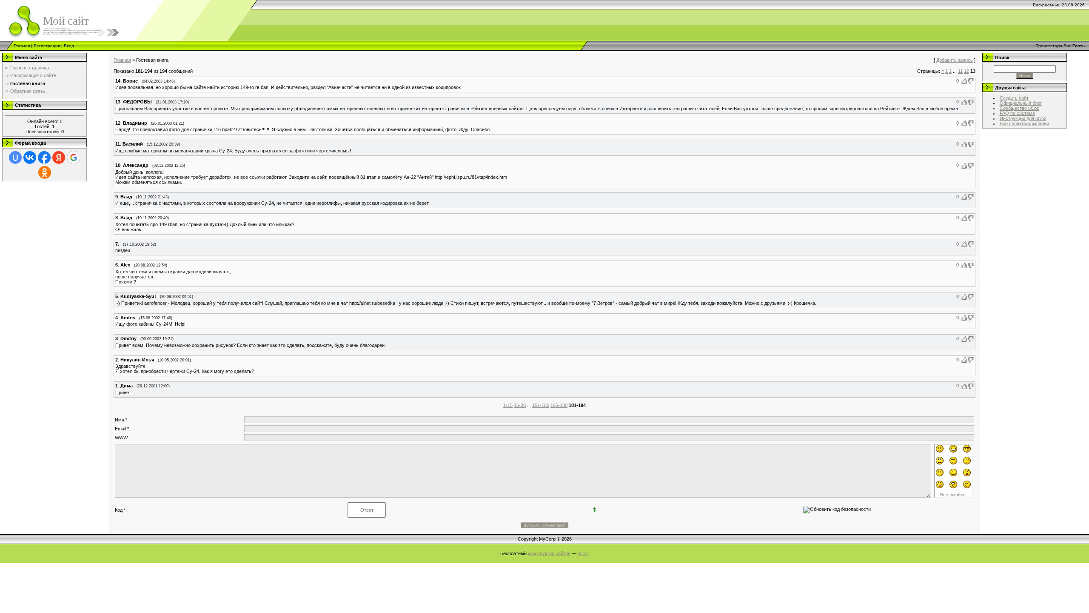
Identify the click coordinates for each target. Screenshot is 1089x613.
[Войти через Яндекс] (58, 157)
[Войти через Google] (73, 157)
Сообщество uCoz (1019, 108)
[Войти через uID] (15, 157)
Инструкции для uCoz (1023, 118)
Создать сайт (1014, 97)
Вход (69, 45)
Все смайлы (953, 494)
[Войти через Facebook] (44, 157)
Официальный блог (1021, 103)
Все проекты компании (1024, 123)
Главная (22, 45)
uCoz (583, 553)
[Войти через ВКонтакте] (29, 157)
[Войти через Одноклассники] (44, 172)
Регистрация (47, 45)
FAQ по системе (1017, 113)
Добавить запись (954, 60)
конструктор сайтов (549, 553)
